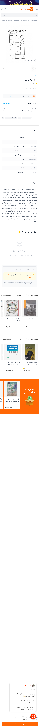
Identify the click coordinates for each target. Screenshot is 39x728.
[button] (3, 311)
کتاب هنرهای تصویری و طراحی (22, 89)
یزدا (36, 76)
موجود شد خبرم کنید (18, 724)
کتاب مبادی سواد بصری (11, 118)
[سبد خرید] (6, 9)
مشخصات (33, 123)
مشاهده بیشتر (7, 295)
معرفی (25, 123)
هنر (19, 118)
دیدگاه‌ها (18, 123)
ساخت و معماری (26, 118)
